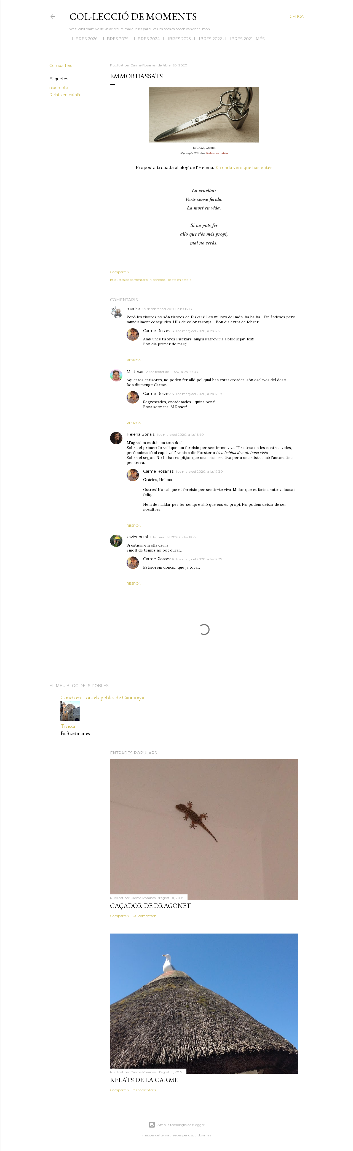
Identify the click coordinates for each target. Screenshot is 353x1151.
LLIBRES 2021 (239, 38)
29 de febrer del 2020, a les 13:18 (167, 309)
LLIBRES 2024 (145, 38)
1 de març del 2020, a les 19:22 (173, 537)
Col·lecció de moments (133, 16)
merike (133, 308)
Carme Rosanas (158, 330)
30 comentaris (144, 916)
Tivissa (67, 726)
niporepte (58, 87)
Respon (134, 360)
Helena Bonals (140, 434)
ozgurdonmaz (200, 1135)
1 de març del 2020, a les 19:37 (199, 559)
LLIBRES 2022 (208, 38)
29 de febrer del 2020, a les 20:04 (172, 372)
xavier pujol (137, 536)
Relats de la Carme (144, 1079)
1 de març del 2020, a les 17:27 (199, 394)
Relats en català (64, 94)
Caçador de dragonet (150, 905)
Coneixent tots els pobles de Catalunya (102, 697)
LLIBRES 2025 (114, 38)
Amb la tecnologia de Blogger (181, 1125)
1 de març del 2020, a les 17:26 (199, 331)
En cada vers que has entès (243, 167)
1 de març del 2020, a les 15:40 (180, 434)
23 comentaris (144, 1090)
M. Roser (135, 371)
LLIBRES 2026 (83, 38)
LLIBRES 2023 (177, 38)
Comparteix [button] (60, 65)
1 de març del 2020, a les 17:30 (199, 471)
